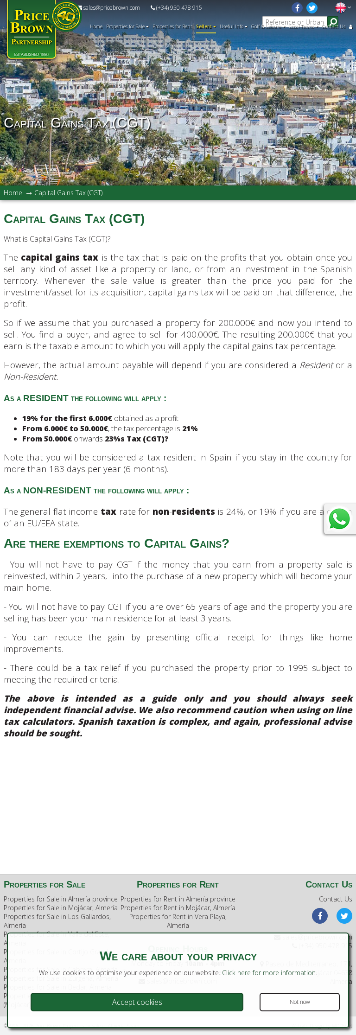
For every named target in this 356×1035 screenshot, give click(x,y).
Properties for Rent (172, 26)
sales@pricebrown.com (111, 8)
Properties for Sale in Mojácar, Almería (61, 907)
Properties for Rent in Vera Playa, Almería (178, 921)
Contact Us (333, 26)
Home (96, 26)
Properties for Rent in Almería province (178, 898)
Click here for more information (269, 972)
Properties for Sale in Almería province (61, 898)
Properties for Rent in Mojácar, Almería (178, 907)
